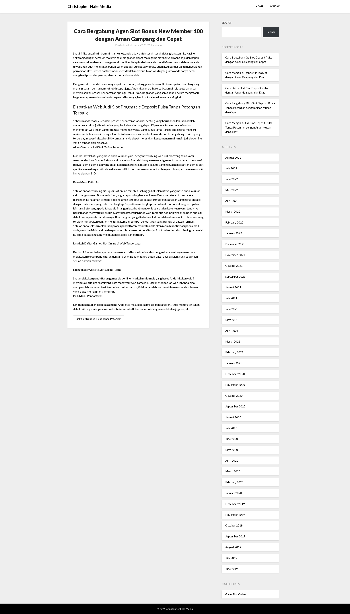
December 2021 (235, 244)
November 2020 (235, 384)
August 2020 (233, 417)
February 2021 (234, 352)
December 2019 (235, 504)
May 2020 (231, 449)
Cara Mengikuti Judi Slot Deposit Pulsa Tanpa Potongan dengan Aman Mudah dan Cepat (249, 127)
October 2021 (234, 265)
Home (259, 6)
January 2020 (233, 493)
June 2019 (231, 568)
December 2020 (235, 374)
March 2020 (232, 471)
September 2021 (235, 276)
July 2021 (231, 298)
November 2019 (235, 514)
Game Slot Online (235, 594)
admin (158, 45)
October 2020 (234, 395)
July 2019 (231, 557)
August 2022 (233, 157)
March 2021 (232, 341)
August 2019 (233, 547)
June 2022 (231, 179)
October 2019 (234, 525)
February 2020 (234, 482)
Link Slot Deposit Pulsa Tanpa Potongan (98, 318)
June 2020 (231, 438)
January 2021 (233, 363)
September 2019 (235, 536)
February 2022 (234, 222)
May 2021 (231, 319)
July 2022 (231, 168)
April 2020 (231, 460)
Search (227, 22)
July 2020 (231, 428)
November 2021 (235, 255)
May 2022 (231, 190)
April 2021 (231, 330)
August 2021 (233, 287)
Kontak (274, 6)
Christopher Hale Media (89, 6)
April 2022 (231, 200)
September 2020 (235, 406)
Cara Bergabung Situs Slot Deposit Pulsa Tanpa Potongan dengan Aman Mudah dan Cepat (250, 108)
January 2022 (233, 233)
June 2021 (231, 309)
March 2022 (232, 211)
